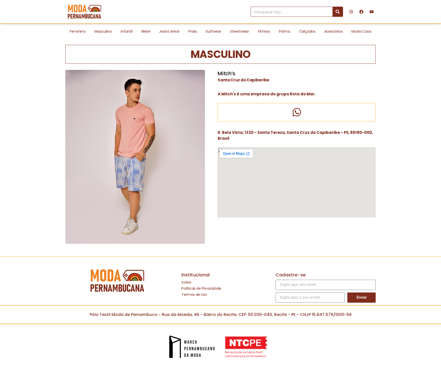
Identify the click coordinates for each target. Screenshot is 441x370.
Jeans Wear (169, 31)
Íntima (284, 31)
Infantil (126, 31)
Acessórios (333, 31)
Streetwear (239, 31)
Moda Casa (361, 31)
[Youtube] (372, 12)
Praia (192, 31)
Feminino (77, 31)
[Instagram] (351, 12)
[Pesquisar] (338, 12)
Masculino (103, 31)
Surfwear (213, 31)
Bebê (146, 31)
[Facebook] (361, 12)
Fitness (264, 31)
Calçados (307, 31)
